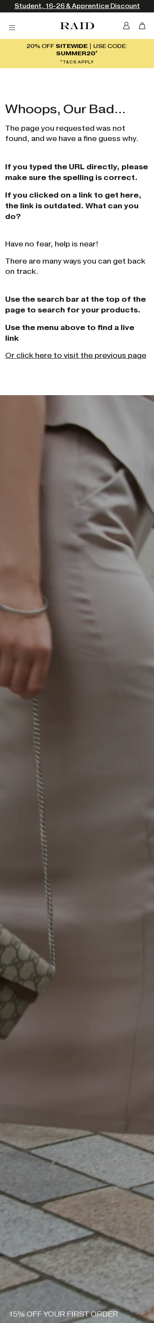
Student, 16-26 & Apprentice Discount (77, 6)
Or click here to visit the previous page (75, 355)
